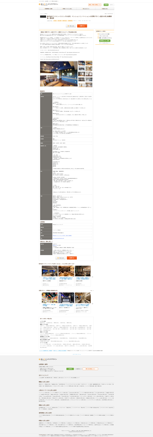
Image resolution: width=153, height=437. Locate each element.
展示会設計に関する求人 (46, 398)
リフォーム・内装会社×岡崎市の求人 (78, 333)
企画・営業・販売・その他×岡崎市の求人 (60, 328)
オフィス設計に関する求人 (58, 345)
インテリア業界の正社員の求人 (45, 415)
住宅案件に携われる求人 (44, 341)
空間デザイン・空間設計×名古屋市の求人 (64, 325)
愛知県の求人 (42, 322)
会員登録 (106, 4)
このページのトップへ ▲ (76, 354)
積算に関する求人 (83, 394)
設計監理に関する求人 (65, 399)
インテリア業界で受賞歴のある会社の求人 (60, 426)
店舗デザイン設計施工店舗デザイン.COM (67, 434)
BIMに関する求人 (42, 401)
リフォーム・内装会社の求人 (52, 407)
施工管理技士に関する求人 (107, 399)
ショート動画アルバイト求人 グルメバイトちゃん (100, 435)
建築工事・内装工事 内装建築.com (68, 435)
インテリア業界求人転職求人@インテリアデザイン (94, 434)
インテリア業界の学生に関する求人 (87, 392)
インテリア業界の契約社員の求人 (58, 415)
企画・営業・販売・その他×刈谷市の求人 (77, 328)
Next (92, 277)
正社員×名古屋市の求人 (54, 338)
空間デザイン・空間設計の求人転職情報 (59, 350)
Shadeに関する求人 (57, 396)
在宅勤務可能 (70, 20)
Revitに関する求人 (65, 396)
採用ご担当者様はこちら (90, 368)
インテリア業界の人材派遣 (100, 415)
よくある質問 (41, 377)
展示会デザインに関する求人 (58, 398)
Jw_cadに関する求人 (48, 396)
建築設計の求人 (55, 384)
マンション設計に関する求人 (81, 345)
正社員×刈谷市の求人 (73, 338)
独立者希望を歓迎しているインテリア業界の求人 (84, 424)
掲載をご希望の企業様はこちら (95, 4)
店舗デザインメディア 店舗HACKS (79, 435)
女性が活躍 (59, 20)
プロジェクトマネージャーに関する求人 (78, 399)
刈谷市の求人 (62, 322)
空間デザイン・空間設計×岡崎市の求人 (80, 325)
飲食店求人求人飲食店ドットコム (80, 434)
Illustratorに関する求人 (92, 394)
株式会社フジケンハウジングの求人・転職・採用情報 (62, 235)
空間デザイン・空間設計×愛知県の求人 (47, 325)
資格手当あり (65, 20)
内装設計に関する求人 (67, 344)
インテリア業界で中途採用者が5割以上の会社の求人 (79, 426)
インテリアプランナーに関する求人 (94, 399)
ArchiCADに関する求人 (74, 396)
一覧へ (91, 290)
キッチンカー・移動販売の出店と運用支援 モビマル (54, 435)
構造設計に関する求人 (90, 398)
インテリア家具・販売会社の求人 (93, 407)
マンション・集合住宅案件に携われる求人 (72, 341)
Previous (40, 277)
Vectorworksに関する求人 (74, 392)
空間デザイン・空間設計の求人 (45, 384)
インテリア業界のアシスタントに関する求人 (59, 392)
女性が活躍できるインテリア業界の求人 (46, 424)
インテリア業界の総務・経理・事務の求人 (94, 386)
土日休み (55, 20)
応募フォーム (55, 245)
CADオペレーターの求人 (106, 384)
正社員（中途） (49, 20)
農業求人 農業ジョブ (88, 435)
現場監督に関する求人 (74, 394)
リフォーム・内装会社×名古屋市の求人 (62, 333)
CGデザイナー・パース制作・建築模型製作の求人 (91, 384)
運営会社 (55, 377)
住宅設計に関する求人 (86, 344)
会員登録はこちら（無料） (105, 40)
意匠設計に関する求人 (81, 398)
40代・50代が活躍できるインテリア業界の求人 (64, 424)
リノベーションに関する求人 (45, 344)
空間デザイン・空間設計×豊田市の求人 (61, 327)
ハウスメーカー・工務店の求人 (65, 407)
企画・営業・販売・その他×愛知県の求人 (77, 327)
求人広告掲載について (75, 377)
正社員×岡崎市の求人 (64, 338)
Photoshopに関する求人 (102, 394)
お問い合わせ (61, 377)
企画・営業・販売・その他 (86, 20)
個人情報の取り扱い (49, 377)
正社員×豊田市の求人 (83, 338)
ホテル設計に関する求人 (57, 344)
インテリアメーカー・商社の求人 (79, 407)
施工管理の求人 (62, 384)
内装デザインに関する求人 (70, 345)
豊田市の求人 (69, 322)
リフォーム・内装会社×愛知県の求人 (47, 333)
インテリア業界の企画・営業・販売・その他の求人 (74, 386)
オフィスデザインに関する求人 (46, 345)
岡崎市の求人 (56, 322)
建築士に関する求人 (76, 344)
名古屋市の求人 (49, 322)
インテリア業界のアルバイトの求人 (72, 415)
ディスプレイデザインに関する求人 (53, 399)
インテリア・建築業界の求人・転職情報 (45, 350)
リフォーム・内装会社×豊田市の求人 (57, 335)
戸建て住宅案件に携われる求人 (56, 341)
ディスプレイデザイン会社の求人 (107, 407)
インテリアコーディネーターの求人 (73, 384)
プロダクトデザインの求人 (58, 386)
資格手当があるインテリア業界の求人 (102, 424)
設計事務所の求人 (42, 407)
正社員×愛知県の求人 (44, 338)
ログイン (111, 4)
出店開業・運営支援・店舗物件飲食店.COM (54, 434)
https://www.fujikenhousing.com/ (58, 238)
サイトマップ (67, 377)
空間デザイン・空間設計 (77, 20)
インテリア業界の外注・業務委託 (87, 415)
